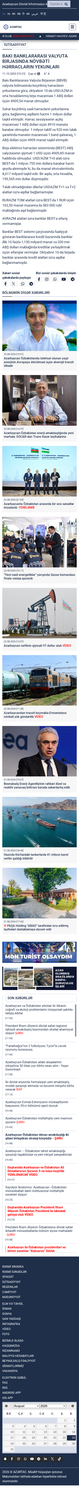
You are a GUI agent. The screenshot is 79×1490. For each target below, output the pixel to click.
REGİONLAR (10, 1287)
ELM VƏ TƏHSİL (12, 1303)
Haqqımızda (11, 1345)
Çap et (32, 73)
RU (8, 13)
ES (28, 13)
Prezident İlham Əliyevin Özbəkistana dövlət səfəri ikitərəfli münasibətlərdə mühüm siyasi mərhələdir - (39, 1230)
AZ (4, 13)
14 (54, 1431)
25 (24, 1443)
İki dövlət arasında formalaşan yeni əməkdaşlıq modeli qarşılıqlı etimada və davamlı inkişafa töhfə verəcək (39, 1085)
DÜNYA (7, 1314)
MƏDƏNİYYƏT (11, 1297)
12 (33, 1431)
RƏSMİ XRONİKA (13, 1266)
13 (45, 1431)
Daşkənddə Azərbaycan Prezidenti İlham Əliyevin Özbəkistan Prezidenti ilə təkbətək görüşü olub (36, 1211)
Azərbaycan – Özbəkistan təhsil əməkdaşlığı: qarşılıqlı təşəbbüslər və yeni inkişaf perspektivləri (38, 1152)
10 (12, 1431)
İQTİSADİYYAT (15, 45)
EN (13, 13)
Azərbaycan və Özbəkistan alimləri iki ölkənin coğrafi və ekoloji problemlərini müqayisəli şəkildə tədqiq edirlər (38, 1009)
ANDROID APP (11, 1392)
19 (33, 1437)
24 (12, 1443)
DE (19, 13)
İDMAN (7, 1308)
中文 (43, 13)
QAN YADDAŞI (11, 1319)
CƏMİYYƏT (9, 1292)
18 (24, 1437)
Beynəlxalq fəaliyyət (19, 1361)
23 (73, 1437)
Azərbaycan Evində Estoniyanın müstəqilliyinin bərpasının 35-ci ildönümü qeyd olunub (36, 1104)
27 (45, 1443)
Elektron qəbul (14, 1377)
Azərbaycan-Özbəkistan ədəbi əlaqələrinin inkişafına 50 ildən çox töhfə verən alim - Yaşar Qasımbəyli (36, 1065)
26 (33, 1443)
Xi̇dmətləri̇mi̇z (13, 1366)
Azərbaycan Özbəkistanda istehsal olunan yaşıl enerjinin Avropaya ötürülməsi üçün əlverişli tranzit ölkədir (39, 361)
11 (24, 1431)
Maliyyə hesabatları (18, 1356)
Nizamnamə (11, 1350)
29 (64, 1443)
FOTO (5, 1334)
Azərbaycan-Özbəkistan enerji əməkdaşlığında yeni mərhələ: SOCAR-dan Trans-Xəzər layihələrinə (39, 434)
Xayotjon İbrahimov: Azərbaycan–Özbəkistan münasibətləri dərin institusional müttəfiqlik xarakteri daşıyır (36, 1190)
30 (73, 1443)
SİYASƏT (8, 1277)
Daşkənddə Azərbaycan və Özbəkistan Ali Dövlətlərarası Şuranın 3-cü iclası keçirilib (35, 1171)
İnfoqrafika (11, 1324)
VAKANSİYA (10, 1371)
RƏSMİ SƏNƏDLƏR (14, 1272)
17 (12, 1437)
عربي (34, 13)
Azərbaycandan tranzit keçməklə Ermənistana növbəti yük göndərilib (35, 714)
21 (54, 1437)
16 (73, 1431)
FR (23, 13)
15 (64, 1431)
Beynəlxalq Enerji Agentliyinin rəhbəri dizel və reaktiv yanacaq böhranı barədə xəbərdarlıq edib (37, 785)
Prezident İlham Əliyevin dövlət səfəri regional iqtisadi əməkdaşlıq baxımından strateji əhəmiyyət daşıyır (39, 1029)
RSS (4, 1388)
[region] (41, 1128)
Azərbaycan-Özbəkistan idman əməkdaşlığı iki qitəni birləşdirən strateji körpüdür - (37, 1136)
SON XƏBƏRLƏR (19, 998)
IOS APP (7, 1398)
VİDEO (6, 1329)
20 (45, 1437)
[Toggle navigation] (71, 27)
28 (54, 1443)
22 (64, 1437)
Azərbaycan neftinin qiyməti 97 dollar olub (37, 645)
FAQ (4, 1382)
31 (12, 1449)
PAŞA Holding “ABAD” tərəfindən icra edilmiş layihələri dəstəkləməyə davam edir (36, 927)
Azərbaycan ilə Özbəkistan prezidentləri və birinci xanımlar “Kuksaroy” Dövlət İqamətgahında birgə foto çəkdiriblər (37, 1250)
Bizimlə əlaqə (12, 1340)
